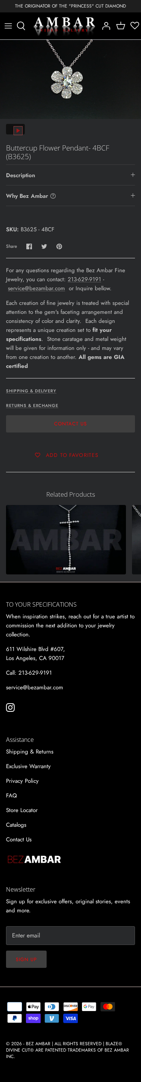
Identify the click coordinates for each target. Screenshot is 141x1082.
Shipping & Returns (29, 751)
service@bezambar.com (36, 288)
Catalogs (16, 825)
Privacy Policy (22, 781)
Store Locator (22, 810)
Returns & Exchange (32, 405)
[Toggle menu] (8, 26)
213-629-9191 (84, 279)
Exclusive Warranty (28, 766)
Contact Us (70, 423)
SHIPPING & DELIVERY (31, 391)
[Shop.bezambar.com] (64, 26)
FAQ (11, 795)
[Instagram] (10, 707)
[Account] (104, 26)
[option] (70, 79)
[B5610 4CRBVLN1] (66, 539)
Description (20, 175)
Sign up (26, 959)
